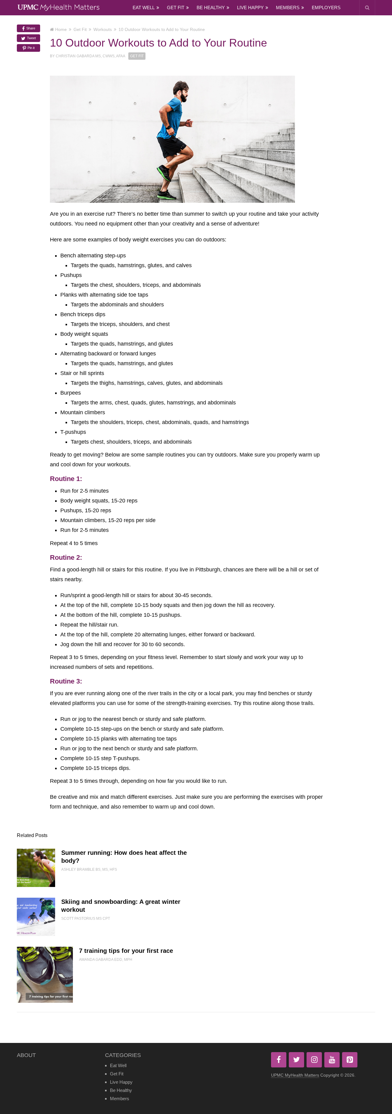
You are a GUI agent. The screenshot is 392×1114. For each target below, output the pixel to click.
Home (61, 29)
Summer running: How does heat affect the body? (124, 856)
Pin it (31, 48)
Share (30, 28)
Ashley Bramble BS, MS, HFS (89, 869)
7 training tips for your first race (126, 950)
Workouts (102, 29)
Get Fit (175, 7)
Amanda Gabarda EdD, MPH (105, 959)
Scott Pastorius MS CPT (85, 918)
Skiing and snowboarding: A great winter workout (120, 905)
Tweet (31, 38)
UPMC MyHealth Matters (295, 1075)
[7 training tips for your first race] (45, 975)
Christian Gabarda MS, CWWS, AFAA (90, 56)
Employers (326, 7)
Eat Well (144, 7)
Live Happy (250, 7)
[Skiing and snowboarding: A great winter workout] (36, 917)
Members (288, 7)
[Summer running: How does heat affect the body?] (36, 868)
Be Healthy (211, 7)
